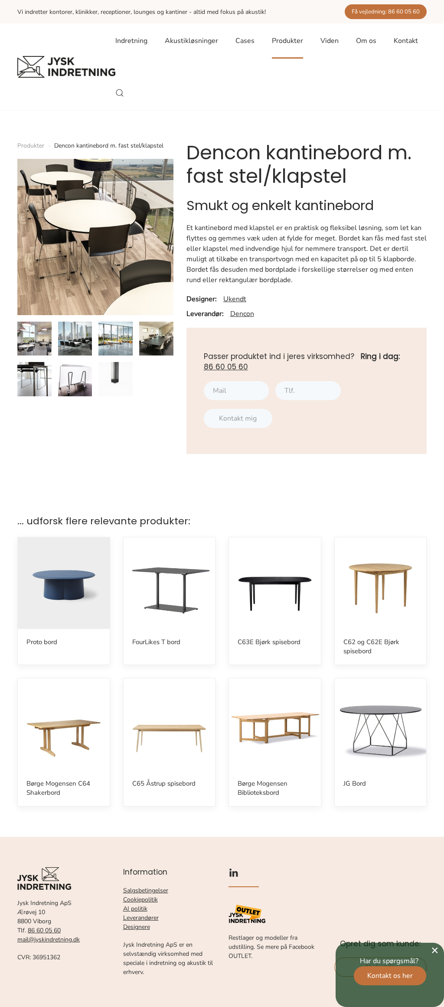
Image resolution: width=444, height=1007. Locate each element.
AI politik (135, 909)
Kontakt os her (390, 976)
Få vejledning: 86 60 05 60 (386, 12)
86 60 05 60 (226, 367)
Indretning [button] (131, 41)
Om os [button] (366, 41)
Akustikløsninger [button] (191, 41)
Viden (329, 41)
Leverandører (141, 918)
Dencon (242, 314)
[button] (119, 93)
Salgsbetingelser (145, 890)
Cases (245, 41)
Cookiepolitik (140, 899)
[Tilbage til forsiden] (66, 66)
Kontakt (406, 41)
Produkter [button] (287, 41)
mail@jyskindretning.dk (48, 939)
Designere (136, 927)
